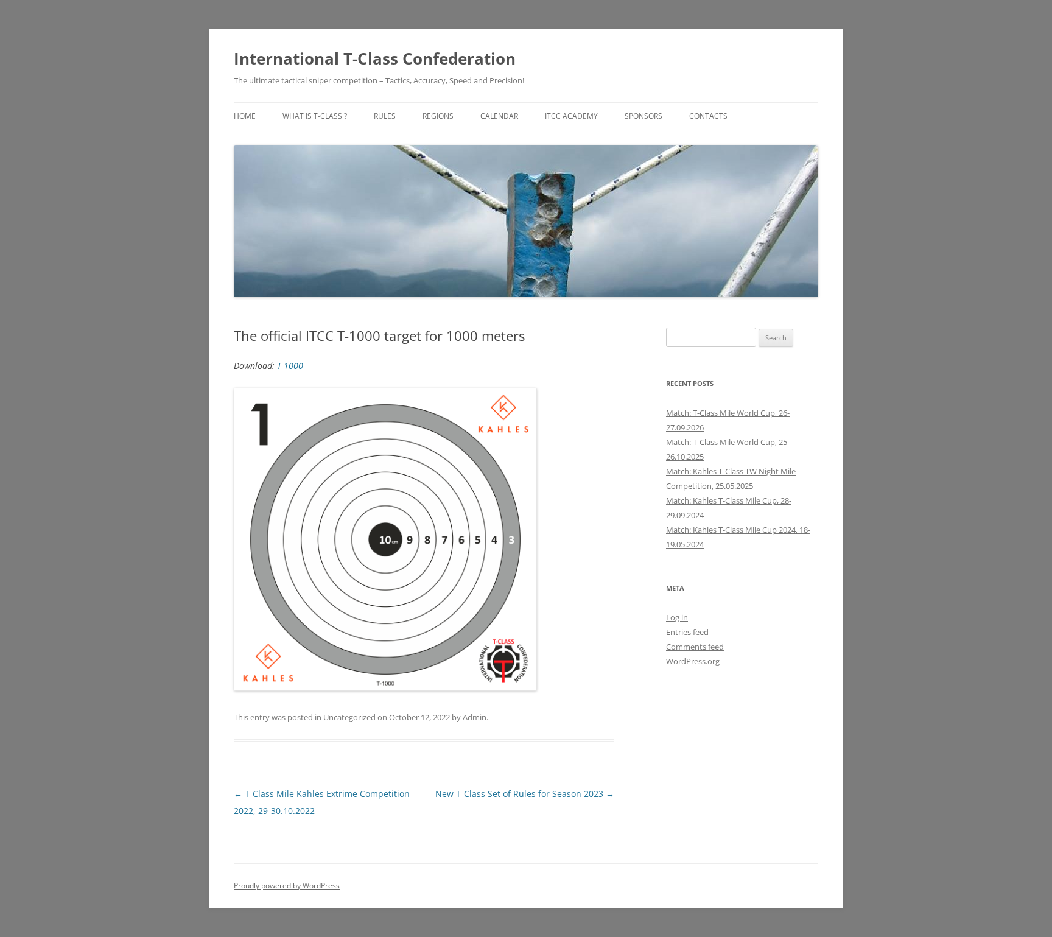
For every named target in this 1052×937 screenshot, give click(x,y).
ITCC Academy (571, 116)
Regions (438, 116)
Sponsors (643, 116)
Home (245, 116)
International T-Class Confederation (375, 58)
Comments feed (695, 646)
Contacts (708, 116)
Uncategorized (349, 717)
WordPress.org (693, 661)
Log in (677, 617)
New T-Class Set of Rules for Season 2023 (524, 793)
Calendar (499, 116)
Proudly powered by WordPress (287, 885)
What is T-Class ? (314, 116)
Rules (385, 116)
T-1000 (290, 365)
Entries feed (687, 631)
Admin (474, 717)
